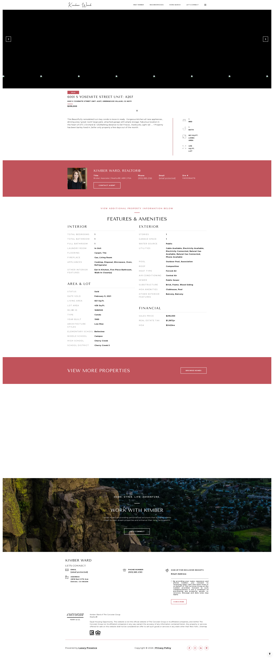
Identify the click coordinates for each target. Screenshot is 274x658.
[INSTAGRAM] (195, 648)
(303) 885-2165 (145, 178)
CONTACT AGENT (107, 185)
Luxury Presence (88, 648)
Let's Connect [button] (137, 531)
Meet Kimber (138, 5)
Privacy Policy (163, 648)
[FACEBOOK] (189, 648)
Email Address (178, 574)
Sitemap (203, 627)
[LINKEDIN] (201, 648)
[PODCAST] (206, 648)
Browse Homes (193, 370)
